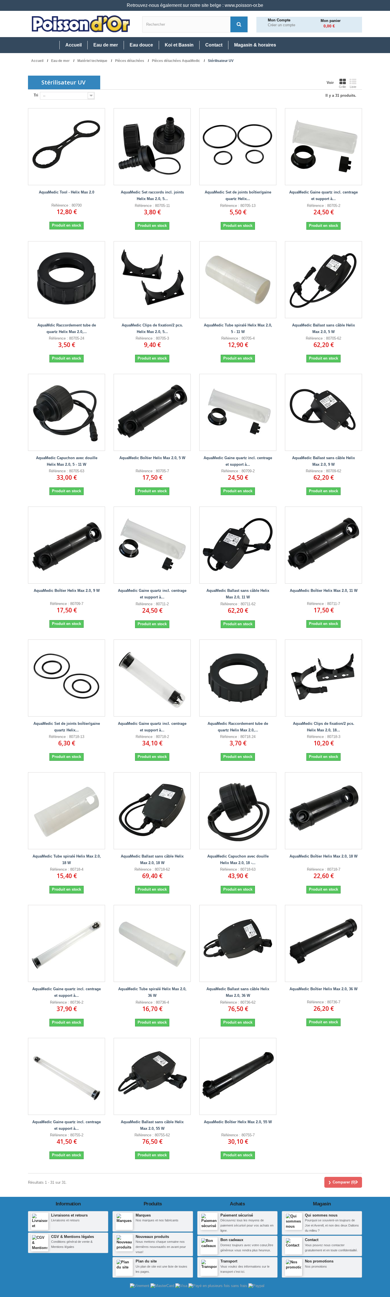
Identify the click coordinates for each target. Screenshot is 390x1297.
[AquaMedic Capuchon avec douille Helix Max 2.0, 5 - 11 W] (66, 412)
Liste (353, 86)
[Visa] (181, 1285)
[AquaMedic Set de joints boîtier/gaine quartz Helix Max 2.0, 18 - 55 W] (66, 678)
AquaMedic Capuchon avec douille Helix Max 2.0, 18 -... (238, 859)
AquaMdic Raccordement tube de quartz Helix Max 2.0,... (66, 328)
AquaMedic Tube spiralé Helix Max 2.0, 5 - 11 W (238, 328)
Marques (143, 1215)
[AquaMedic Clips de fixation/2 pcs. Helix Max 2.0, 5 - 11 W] (152, 279)
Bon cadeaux (231, 1240)
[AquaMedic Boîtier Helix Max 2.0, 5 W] (152, 412)
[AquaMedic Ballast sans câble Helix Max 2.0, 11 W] (238, 545)
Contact (311, 1240)
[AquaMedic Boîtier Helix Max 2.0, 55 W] (238, 1076)
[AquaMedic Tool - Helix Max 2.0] (66, 146)
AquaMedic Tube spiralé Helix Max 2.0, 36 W (152, 992)
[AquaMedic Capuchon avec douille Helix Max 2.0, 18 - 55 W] (238, 810)
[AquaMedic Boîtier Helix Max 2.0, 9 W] (66, 545)
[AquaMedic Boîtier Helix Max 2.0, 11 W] (323, 545)
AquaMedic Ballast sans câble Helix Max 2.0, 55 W (152, 1125)
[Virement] (140, 1285)
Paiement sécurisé (236, 1215)
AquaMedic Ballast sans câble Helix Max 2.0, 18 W (152, 859)
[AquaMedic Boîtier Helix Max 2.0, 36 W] (323, 943)
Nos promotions (319, 1261)
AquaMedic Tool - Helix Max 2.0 (66, 192)
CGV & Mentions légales (72, 1237)
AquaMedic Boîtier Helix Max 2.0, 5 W (152, 458)
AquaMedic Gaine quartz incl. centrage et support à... (323, 195)
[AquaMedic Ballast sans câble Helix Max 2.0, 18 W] (152, 810)
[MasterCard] (162, 1285)
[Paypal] (256, 1285)
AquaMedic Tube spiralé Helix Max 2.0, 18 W (67, 859)
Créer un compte (281, 25)
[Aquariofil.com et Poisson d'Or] (81, 24)
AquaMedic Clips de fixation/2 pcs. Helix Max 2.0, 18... (323, 726)
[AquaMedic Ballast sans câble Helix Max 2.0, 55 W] (152, 1076)
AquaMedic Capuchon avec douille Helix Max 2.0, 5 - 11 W (66, 461)
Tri (36, 95)
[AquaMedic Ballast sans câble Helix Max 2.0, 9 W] (323, 412)
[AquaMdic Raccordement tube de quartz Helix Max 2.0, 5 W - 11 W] (66, 279)
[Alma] (218, 1285)
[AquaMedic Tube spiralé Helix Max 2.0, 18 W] (66, 810)
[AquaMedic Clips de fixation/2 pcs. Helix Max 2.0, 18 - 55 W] (323, 678)
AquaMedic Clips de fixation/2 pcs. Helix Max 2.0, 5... (152, 328)
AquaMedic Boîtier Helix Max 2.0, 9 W (67, 590)
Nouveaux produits (152, 1237)
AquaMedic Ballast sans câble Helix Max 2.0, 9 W (323, 461)
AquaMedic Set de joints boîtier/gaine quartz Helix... (238, 195)
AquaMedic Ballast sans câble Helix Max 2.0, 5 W (323, 328)
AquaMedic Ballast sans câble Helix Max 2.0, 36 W (237, 992)
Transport (228, 1261)
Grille (342, 86)
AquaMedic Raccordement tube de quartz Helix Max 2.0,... (238, 726)
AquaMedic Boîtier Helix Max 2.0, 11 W (323, 590)
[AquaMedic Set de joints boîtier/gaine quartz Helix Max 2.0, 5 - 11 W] (238, 146)
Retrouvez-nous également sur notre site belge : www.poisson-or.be (195, 5)
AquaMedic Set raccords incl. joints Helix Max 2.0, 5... (152, 195)
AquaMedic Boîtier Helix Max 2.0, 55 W (238, 1122)
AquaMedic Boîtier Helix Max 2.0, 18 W (323, 856)
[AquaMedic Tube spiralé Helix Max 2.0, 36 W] (152, 943)
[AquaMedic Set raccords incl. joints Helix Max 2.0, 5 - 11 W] (152, 146)
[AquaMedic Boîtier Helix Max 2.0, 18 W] (323, 810)
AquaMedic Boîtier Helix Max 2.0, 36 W (323, 989)
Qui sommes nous (321, 1215)
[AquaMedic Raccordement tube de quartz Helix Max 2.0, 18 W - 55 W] (238, 678)
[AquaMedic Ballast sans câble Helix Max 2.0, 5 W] (323, 279)
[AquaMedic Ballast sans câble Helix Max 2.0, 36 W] (238, 943)
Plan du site (146, 1261)
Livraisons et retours (69, 1215)
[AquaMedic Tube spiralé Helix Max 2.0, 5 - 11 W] (238, 279)
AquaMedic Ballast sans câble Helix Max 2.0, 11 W (237, 593)
